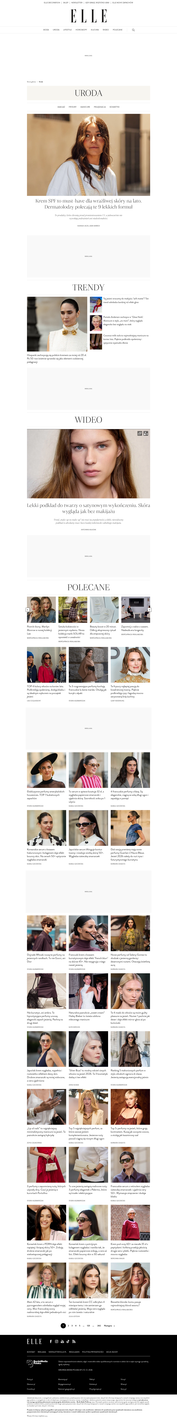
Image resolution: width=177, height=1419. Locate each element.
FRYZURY (73, 107)
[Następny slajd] (149, 610)
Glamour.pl (31, 1384)
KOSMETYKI (114, 107)
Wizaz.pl (124, 1384)
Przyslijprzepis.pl (95, 1389)
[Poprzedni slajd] (28, 610)
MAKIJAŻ (61, 107)
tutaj (46, 1416)
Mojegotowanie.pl (64, 1384)
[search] (133, 30)
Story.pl (123, 1389)
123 (88, 1325)
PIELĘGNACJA (100, 107)
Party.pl (30, 1379)
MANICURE (85, 107)
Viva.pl (123, 1379)
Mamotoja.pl (62, 1379)
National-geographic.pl (66, 1389)
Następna (108, 1325)
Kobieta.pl (93, 1384)
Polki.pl (92, 1379)
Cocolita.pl (31, 1389)
